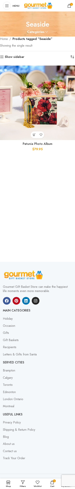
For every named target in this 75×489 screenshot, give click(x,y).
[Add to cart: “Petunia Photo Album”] (34, 134)
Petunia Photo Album (37, 144)
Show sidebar (14, 57)
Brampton (9, 370)
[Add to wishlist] (41, 134)
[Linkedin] (26, 301)
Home (4, 39)
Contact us (10, 451)
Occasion (9, 326)
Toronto (8, 385)
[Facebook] (7, 301)
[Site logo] (38, 5)
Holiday (8, 319)
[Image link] (24, 274)
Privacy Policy (12, 422)
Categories (35, 32)
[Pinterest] (16, 301)
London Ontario (13, 399)
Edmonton (9, 392)
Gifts (6, 333)
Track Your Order (14, 458)
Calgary (8, 378)
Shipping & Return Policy (19, 430)
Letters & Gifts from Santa (20, 354)
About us (9, 444)
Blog (6, 437)
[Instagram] (35, 301)
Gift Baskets (11, 340)
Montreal (8, 406)
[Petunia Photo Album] (37, 103)
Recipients (9, 347)
